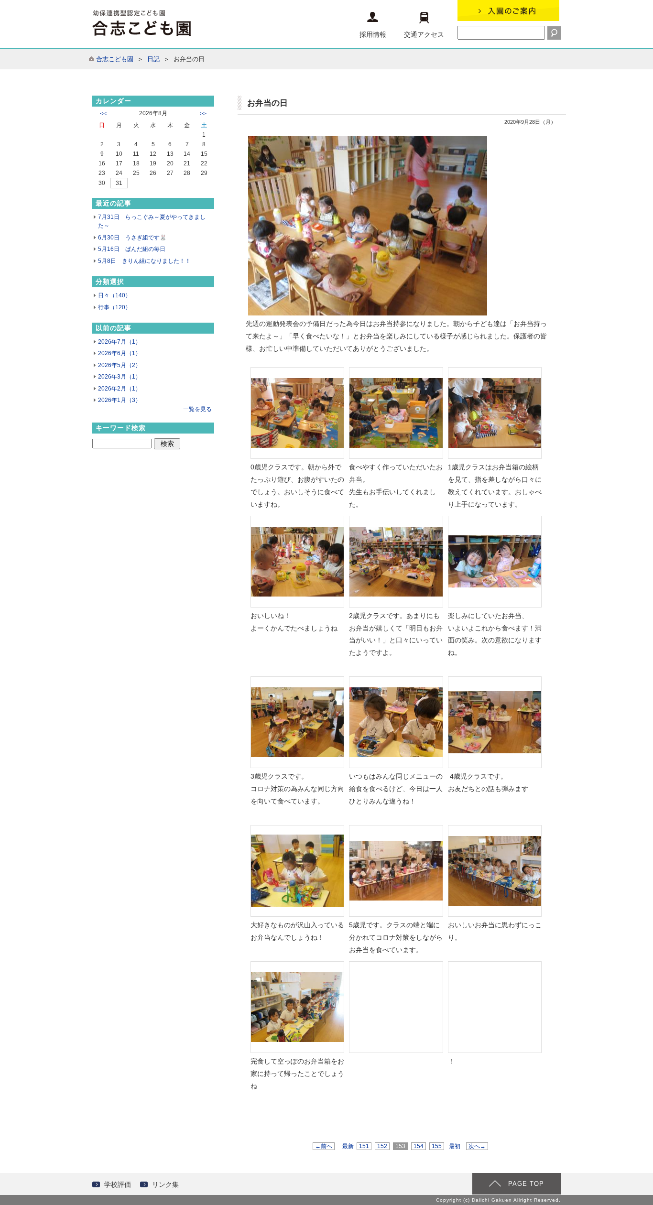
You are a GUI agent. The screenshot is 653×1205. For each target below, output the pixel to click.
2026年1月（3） (119, 400)
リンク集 (165, 1184)
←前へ (324, 1146)
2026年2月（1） (119, 388)
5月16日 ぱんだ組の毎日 (131, 249)
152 (382, 1146)
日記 (153, 59)
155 (436, 1146)
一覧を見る (197, 409)
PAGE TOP (526, 1183)
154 (418, 1146)
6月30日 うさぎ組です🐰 (132, 237)
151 (364, 1146)
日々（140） (114, 295)
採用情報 (372, 34)
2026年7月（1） (119, 342)
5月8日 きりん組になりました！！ (144, 261)
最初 (454, 1146)
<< (103, 114)
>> (203, 114)
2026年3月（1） (119, 377)
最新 (348, 1146)
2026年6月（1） (119, 353)
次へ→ (477, 1146)
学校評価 (117, 1184)
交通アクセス (424, 34)
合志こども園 (114, 59)
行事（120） (114, 307)
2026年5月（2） (119, 365)
